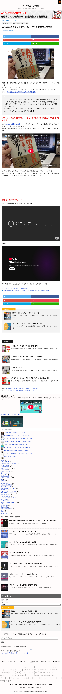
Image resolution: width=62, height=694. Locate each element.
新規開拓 (26, 678)
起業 (2, 503)
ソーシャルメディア (6, 477)
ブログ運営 (4, 499)
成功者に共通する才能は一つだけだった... (15, 432)
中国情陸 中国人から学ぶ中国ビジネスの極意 (27, 356)
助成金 (2, 511)
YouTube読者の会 (5, 496)
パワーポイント (5, 462)
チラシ (36, 672)
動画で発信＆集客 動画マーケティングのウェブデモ (31, 687)
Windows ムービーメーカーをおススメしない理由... (18, 441)
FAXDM (5, 667)
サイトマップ (43, 661)
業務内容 (49, 661)
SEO (37, 667)
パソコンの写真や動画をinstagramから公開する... (17, 447)
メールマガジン (5, 513)
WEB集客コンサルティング (8, 488)
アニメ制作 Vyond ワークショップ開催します (26, 563)
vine (2, 479)
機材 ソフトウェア (6, 473)
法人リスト (46, 678)
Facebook (3, 482)
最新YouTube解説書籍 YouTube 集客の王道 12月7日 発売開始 (32, 520)
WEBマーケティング (8, 288)
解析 (6, 680)
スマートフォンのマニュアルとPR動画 (22, 542)
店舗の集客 (4, 489)
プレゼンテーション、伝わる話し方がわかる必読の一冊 (30, 378)
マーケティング (21, 675)
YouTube (3, 474)
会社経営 (38, 290)
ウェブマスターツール (43, 669)
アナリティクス (18, 669)
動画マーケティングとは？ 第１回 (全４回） (26, 313)
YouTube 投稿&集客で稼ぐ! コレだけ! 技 (14, 653)
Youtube (6, 669)
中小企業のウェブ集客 (31, 6)
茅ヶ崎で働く (4, 507)
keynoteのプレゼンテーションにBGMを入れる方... (17, 435)
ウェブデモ (34, 669)
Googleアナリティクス (24, 667)
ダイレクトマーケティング (27, 672)
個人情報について (34, 661)
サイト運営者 (26, 661)
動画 (42, 675)
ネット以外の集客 (5, 494)
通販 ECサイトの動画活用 (19, 288)
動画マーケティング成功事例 (8, 463)
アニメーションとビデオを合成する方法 (23, 585)
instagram (3, 480)
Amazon (47, 290)
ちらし (11, 669)
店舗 (18, 678)
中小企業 (23, 290)
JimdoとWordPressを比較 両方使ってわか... (16, 444)
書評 (27, 288)
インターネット (16, 290)
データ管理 (42, 672)
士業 (7, 678)
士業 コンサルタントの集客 (8, 491)
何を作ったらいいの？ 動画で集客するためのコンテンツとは (22, 388)
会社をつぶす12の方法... (10, 456)
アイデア (43, 290)
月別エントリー (5, 602)
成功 (26, 290)
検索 (31, 678)
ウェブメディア (53, 669)
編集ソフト (58, 678)
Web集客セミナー (6, 465)
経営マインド (4, 505)
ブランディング (49, 672)
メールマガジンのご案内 (7, 661)
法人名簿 (52, 678)
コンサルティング (32, 290)
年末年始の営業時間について (19, 553)
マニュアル (13, 675)
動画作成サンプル (5, 471)
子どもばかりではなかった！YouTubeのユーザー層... (18, 438)
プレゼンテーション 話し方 (8, 497)
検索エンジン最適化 (37, 678)
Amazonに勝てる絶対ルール (14, 124)
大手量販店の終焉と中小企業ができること (21, 92)
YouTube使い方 (5, 476)
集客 (10, 680)
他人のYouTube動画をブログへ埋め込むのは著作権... (18, 453)
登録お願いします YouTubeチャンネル (11, 414)
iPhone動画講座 (5, 466)
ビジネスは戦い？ (17, 367)
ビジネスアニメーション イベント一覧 (23, 531)
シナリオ (18, 672)
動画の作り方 (4, 469)
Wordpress (4, 500)
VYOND (32, 662)
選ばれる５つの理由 (18, 661)
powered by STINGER (43, 691)
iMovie (2, 460)
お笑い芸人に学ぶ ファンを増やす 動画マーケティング (20, 390)
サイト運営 (11, 672)
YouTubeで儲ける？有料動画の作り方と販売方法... (18, 450)
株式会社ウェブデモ (6, 483)
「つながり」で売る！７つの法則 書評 (24, 346)
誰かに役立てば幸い (6, 508)
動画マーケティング (6, 468)
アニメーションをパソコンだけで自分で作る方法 (27, 323)
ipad (33, 667)
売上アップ (12, 678)
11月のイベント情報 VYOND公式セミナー (24, 574)
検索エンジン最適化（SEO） (9, 502)
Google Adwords (13, 667)
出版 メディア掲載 (6, 485)
